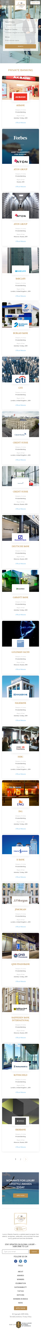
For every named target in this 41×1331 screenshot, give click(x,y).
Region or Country (11, 29)
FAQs (20, 1266)
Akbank (20, 105)
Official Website (20, 123)
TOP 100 (20, 1291)
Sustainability (20, 1287)
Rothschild (20, 1075)
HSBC (20, 757)
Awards (20, 1275)
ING (20, 812)
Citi (20, 388)
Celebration (20, 1283)
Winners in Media (20, 1299)
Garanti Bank (20, 597)
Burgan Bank (20, 333)
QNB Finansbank (20, 964)
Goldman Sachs (21, 652)
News (20, 1303)
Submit (34, 1251)
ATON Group (20, 169)
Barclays (20, 279)
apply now (20, 1308)
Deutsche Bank (20, 546)
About (20, 1271)
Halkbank (20, 703)
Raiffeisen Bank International (20, 1019)
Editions (20, 1295)
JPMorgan (20, 910)
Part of (12, 1325)
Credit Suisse (20, 443)
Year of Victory (10, 22)
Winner (7, 37)
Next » (25, 1159)
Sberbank (20, 1130)
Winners (20, 1279)
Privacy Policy (27, 1317)
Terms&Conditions (16, 1317)
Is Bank (20, 860)
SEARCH (20, 46)
